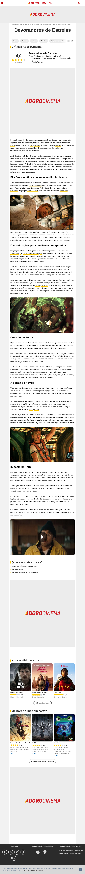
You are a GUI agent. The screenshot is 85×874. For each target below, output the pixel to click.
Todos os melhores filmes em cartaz (42, 761)
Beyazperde (63, 853)
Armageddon (34, 409)
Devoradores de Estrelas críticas (66, 24)
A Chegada (51, 232)
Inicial (13, 24)
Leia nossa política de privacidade (33, 870)
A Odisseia (36, 743)
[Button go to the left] (68, 41)
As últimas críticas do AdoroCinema (24, 566)
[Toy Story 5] (64, 727)
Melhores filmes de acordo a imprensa (25, 572)
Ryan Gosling (52, 140)
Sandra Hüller (15, 404)
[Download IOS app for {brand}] (39, 851)
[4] (37, 695)
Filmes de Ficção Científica (33, 24)
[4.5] (59, 695)
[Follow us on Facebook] (5, 852)
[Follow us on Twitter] (11, 852)
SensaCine (79, 851)
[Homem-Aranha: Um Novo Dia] (20, 727)
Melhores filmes (17, 569)
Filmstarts (69, 851)
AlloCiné (62, 851)
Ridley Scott (44, 188)
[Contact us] (14, 858)
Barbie (12, 145)
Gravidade (14, 191)
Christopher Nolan (41, 285)
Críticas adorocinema (42, 703)
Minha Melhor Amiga (39, 692)
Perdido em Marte (35, 185)
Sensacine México (76, 853)
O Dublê (58, 145)
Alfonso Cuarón (32, 191)
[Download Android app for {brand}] (46, 851)
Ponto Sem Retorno (17, 692)
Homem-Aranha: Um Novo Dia (20, 743)
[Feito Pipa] (64, 677)
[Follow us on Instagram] (17, 852)
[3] (15, 695)
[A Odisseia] (42, 727)
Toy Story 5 (58, 743)
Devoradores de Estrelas (49, 24)
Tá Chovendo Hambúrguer (32, 253)
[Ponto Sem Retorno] (20, 677)
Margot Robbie (35, 145)
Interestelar (64, 191)
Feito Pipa (57, 692)
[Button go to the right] (72, 41)
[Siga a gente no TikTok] (23, 852)
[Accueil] (40, 3)
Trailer (12, 753)
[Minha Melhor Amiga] (42, 677)
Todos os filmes (20, 24)
